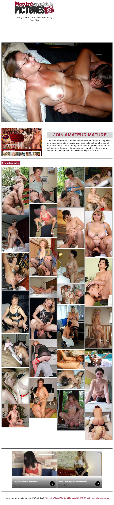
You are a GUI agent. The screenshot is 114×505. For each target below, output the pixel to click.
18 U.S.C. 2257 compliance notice (93, 498)
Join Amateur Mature (80, 134)
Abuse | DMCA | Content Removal (61, 498)
